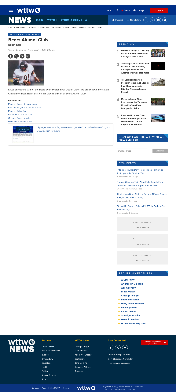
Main (39, 20)
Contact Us (80, 358)
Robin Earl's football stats (20, 114)
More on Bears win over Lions (22, 103)
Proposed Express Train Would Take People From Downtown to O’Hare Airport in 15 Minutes (133, 120)
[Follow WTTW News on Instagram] (158, 19)
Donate (159, 10)
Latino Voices (128, 311)
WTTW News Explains (134, 323)
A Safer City (127, 280)
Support (66, 388)
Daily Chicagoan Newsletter (120, 358)
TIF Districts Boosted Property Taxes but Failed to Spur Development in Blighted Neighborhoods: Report (135, 86)
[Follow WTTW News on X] (152, 19)
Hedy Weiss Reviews (133, 303)
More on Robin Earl (17, 110)
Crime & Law (44, 27)
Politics (74, 27)
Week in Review (130, 319)
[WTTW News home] (20, 20)
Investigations (129, 307)
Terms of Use (120, 389)
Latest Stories (48, 346)
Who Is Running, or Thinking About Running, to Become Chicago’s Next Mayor (135, 53)
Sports (99, 27)
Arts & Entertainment (17, 27)
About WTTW (55, 388)
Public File (131, 389)
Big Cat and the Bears (24, 34)
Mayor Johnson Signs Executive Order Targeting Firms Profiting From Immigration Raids (134, 103)
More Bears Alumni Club (20, 121)
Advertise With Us (82, 367)
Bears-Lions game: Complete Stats (24, 107)
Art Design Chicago (132, 284)
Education (56, 27)
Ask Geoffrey (128, 288)
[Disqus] (60, 183)
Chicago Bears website (19, 118)
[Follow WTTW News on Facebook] (145, 19)
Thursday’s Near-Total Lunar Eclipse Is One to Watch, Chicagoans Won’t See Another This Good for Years (135, 68)
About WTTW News (83, 354)
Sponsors (79, 371)
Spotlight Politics (130, 315)
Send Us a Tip (81, 362)
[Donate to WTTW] (86, 388)
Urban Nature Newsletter (119, 363)
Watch (52, 20)
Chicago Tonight (130, 295)
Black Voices (128, 291)
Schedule (35, 388)
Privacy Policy (108, 389)
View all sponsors (142, 227)
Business (32, 27)
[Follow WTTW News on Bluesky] (164, 19)
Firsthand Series (130, 299)
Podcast (119, 19)
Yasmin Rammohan (17, 49)
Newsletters (135, 19)
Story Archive (71, 20)
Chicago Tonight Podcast (119, 354)
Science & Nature (86, 27)
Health (66, 27)
